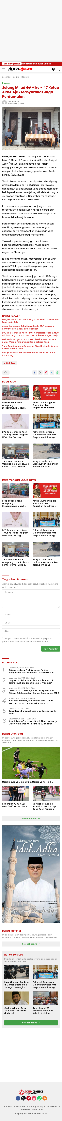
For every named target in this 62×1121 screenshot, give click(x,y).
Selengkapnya (30, 818)
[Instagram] (34, 1098)
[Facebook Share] (34, 372)
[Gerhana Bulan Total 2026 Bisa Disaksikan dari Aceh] (16, 998)
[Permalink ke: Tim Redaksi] (4, 102)
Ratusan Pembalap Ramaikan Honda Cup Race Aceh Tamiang (44, 806)
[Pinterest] (28, 1098)
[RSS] (44, 1098)
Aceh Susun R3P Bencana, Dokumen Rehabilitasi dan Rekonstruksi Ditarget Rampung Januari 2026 (45, 1011)
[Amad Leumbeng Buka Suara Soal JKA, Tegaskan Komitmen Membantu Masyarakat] (46, 392)
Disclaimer (51, 1106)
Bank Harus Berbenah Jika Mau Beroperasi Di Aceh (32, 712)
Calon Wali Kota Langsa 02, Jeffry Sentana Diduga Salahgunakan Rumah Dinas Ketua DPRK (34, 691)
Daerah (6, 83)
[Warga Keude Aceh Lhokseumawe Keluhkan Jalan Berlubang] (46, 451)
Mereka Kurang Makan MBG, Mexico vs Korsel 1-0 (27, 782)
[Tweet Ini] (40, 372)
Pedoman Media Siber (31, 1109)
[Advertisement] (31, 31)
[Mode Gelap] (53, 69)
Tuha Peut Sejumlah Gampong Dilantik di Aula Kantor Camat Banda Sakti (30, 347)
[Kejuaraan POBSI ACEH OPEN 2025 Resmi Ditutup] (15, 793)
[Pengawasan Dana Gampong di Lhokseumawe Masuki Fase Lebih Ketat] (15, 392)
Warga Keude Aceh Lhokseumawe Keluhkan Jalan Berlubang (28, 354)
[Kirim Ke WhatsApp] (58, 372)
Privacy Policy (36, 1106)
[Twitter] (23, 1098)
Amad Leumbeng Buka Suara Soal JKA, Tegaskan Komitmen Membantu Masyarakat (28, 327)
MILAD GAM (10, 363)
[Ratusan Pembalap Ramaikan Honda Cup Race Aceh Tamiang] (46, 793)
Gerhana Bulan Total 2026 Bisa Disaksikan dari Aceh (15, 1011)
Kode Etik (20, 1106)
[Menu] (4, 69)
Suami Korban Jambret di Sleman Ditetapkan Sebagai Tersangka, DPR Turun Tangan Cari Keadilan (16, 985)
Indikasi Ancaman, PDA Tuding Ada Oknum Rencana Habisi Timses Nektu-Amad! (31, 702)
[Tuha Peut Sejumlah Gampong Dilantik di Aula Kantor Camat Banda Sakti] (15, 451)
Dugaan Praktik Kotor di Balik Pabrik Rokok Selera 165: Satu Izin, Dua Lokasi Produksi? (31, 681)
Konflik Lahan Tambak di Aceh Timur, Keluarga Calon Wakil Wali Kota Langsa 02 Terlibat (33, 722)
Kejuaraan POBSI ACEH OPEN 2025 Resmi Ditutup (15, 805)
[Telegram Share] (52, 372)
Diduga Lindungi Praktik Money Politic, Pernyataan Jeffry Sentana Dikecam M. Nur (31, 671)
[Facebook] (18, 1098)
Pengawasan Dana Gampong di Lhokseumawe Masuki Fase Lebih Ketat (30, 320)
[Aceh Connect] (20, 69)
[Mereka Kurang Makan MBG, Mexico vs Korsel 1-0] (31, 763)
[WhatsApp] (39, 1098)
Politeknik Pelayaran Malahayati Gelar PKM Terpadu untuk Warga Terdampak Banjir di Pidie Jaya (29, 340)
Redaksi (8, 1106)
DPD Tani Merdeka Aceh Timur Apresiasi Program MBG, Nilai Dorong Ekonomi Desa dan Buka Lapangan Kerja (30, 334)
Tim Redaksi (13, 101)
